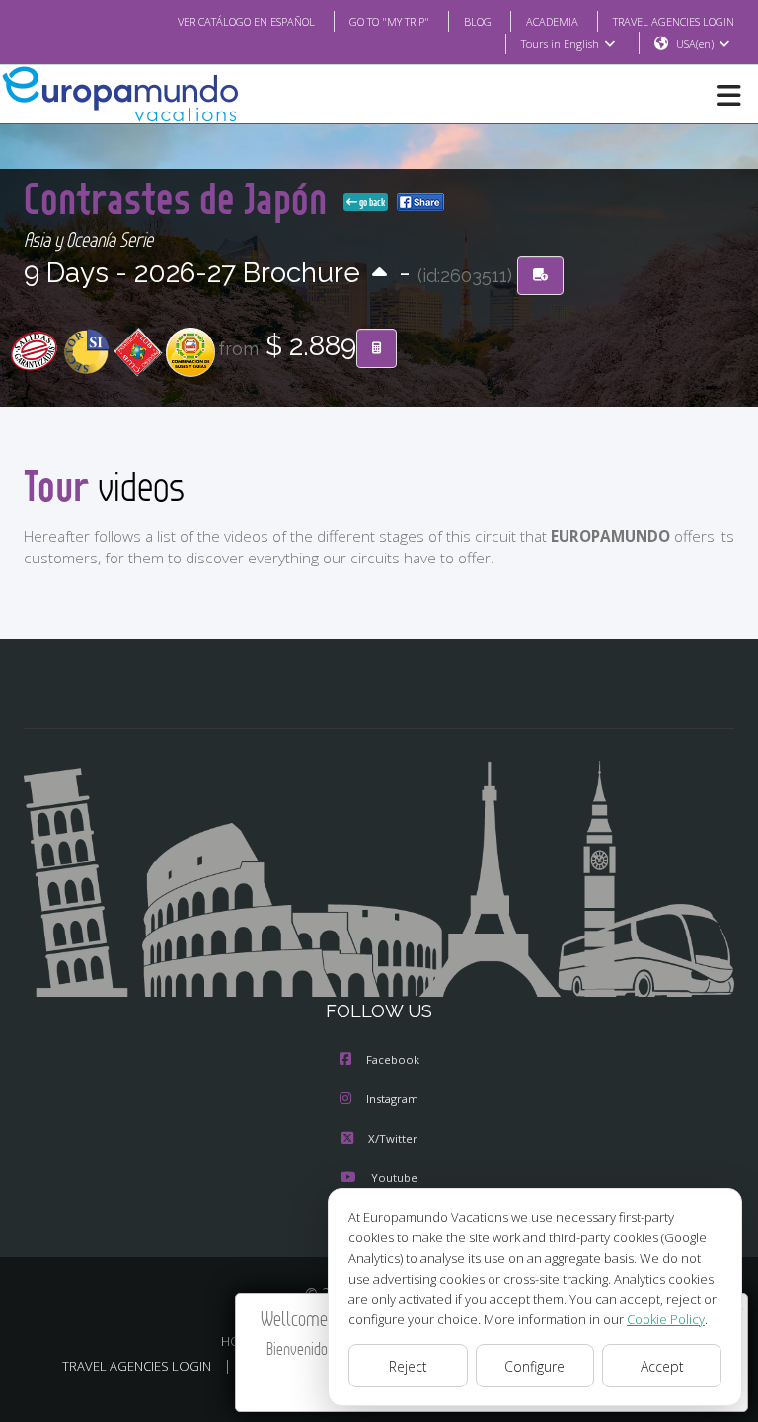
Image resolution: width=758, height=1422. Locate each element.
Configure (534, 1366)
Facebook (392, 1059)
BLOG (478, 21)
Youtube (394, 1177)
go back (371, 202)
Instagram (392, 1098)
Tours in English (560, 44)
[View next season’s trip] (379, 274)
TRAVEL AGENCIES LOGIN (673, 21)
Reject (408, 1366)
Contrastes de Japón (180, 198)
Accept (662, 1366)
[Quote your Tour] (376, 348)
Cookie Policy (666, 1319)
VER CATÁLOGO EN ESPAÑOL (246, 21)
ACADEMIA (552, 21)
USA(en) (695, 44)
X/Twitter (392, 1138)
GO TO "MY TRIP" (389, 21)
